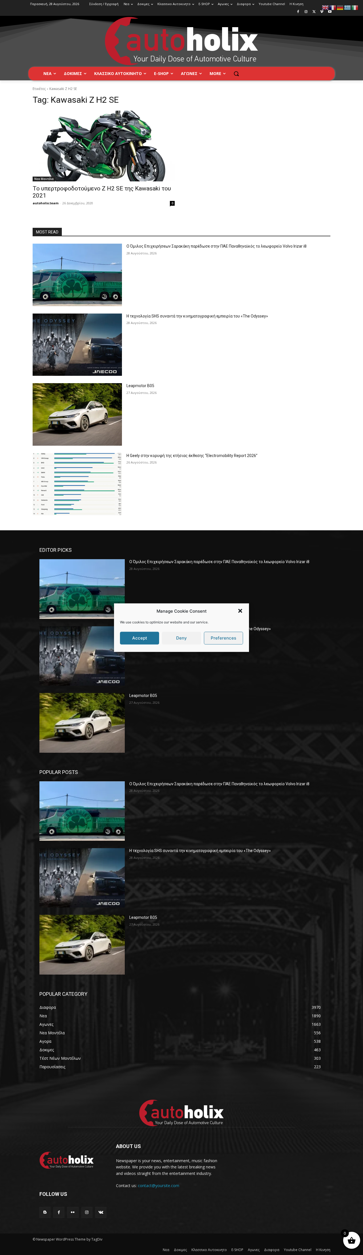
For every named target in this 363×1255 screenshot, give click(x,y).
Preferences (223, 638)
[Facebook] (298, 12)
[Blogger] (44, 1212)
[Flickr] (72, 1212)
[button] (240, 611)
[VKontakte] (100, 1212)
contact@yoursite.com (158, 1185)
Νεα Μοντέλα (44, 179)
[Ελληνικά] (347, 7)
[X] (314, 12)
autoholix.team (45, 203)
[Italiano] (355, 7)
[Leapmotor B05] (77, 414)
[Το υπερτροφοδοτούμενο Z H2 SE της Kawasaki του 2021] (104, 146)
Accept (139, 638)
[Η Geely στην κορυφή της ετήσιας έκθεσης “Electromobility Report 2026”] (77, 484)
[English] (325, 7)
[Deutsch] (340, 7)
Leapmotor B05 (140, 385)
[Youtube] (329, 12)
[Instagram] (306, 12)
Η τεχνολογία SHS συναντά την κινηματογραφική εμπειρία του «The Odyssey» (197, 316)
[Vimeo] (321, 12)
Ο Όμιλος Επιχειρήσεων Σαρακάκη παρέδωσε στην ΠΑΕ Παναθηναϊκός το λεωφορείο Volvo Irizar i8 (216, 246)
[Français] (333, 7)
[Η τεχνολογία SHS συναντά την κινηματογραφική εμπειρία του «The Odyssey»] (77, 345)
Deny (181, 638)
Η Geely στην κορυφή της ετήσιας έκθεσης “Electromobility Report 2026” (192, 455)
